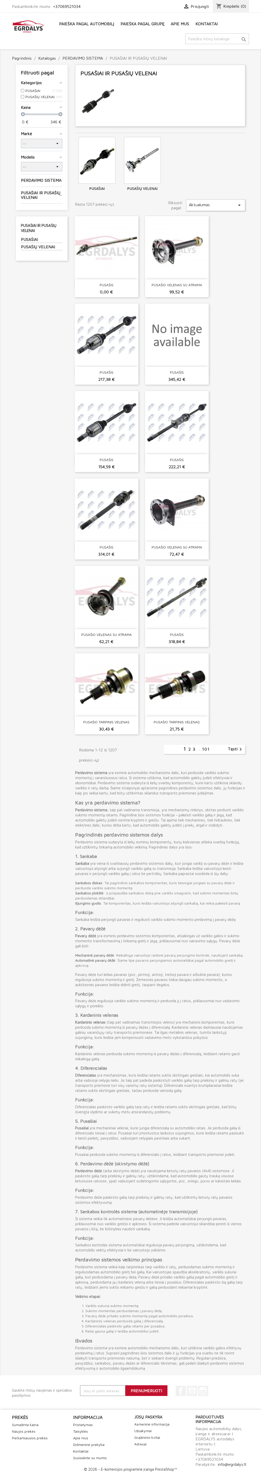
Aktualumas (215, 205)
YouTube (192, 1391)
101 (206, 749)
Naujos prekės (23, 1431)
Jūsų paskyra (148, 1417)
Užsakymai (143, 1431)
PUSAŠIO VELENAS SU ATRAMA (177, 285)
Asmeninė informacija (151, 1424)
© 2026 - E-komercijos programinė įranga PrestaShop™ (130, 1469)
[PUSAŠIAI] (97, 160)
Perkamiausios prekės (30, 1438)
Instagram (203, 1391)
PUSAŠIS (106, 285)
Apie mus (180, 23)
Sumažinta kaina (25, 1424)
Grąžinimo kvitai (147, 1437)
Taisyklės (80, 1431)
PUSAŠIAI (29, 239)
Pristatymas (83, 1424)
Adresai (140, 1444)
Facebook (181, 1391)
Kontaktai (206, 23)
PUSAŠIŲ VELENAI (38, 246)
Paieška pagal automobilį (86, 23)
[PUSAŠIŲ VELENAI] (142, 160)
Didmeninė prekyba (89, 1444)
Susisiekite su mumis (90, 1458)
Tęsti (236, 749)
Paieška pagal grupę (142, 23)
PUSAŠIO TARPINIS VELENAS (106, 722)
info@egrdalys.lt (232, 1464)
